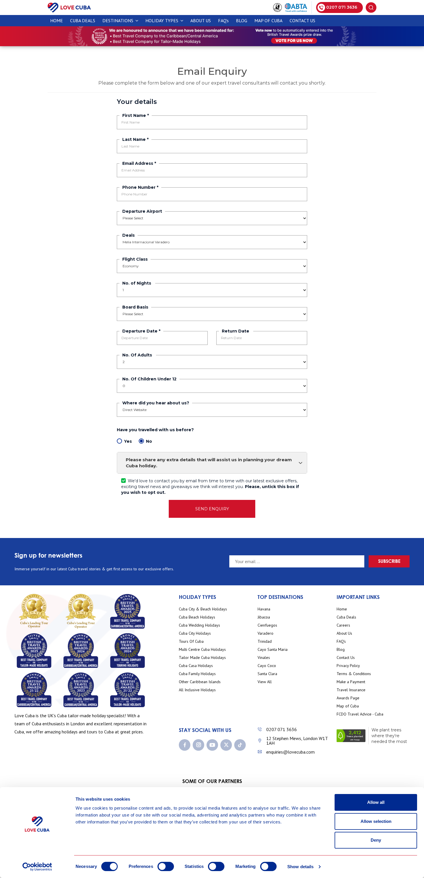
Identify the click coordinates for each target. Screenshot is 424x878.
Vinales (264, 657)
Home (56, 20)
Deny (376, 840)
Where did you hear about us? (155, 403)
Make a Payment (351, 681)
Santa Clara (267, 673)
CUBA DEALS (82, 20)
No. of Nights (137, 283)
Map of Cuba (268, 20)
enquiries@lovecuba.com (290, 752)
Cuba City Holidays (195, 633)
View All (265, 681)
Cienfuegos (267, 625)
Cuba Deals (346, 617)
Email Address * (139, 163)
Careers (343, 625)
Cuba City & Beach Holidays (203, 609)
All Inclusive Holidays (197, 690)
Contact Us (302, 20)
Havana (264, 609)
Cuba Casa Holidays (196, 665)
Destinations (118, 20)
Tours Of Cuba (191, 641)
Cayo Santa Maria (273, 649)
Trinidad (265, 641)
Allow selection (376, 821)
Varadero (265, 633)
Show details (300, 866)
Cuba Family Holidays (197, 673)
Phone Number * (140, 187)
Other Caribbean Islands (200, 681)
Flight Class (135, 259)
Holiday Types (162, 20)
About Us (200, 20)
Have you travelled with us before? (156, 429)
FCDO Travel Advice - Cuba (360, 714)
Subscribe (389, 561)
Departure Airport (142, 211)
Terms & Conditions (354, 673)
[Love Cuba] (69, 7)
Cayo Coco (267, 665)
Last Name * (135, 139)
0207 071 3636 (281, 729)
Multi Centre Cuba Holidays (202, 649)
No (149, 441)
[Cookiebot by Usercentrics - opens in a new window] (37, 866)
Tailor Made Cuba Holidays (202, 657)
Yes (128, 441)
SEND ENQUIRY (212, 508)
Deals (128, 235)
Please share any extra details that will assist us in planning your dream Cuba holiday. (209, 462)
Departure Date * (141, 331)
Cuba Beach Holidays (197, 617)
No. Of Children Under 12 (149, 379)
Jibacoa (264, 617)
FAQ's (223, 20)
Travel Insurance (351, 690)
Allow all (375, 802)
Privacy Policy (348, 665)
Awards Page (348, 698)
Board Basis (135, 307)
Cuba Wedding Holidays (199, 625)
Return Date (236, 331)
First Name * (135, 115)
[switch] (165, 866)
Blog (241, 20)
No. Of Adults (137, 355)
